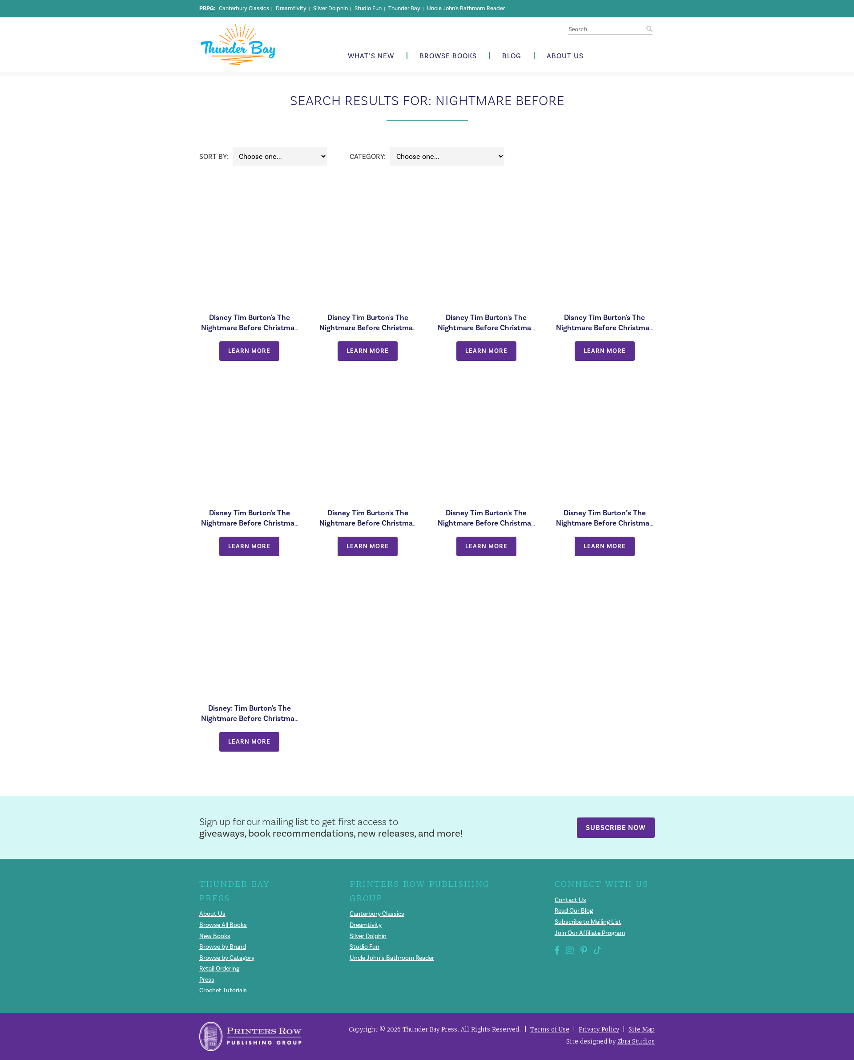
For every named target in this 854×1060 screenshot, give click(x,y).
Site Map (641, 1029)
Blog (511, 56)
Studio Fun (368, 8)
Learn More (249, 351)
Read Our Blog (574, 910)
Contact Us (570, 900)
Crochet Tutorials (223, 990)
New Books (214, 936)
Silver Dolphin (330, 8)
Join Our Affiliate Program (590, 933)
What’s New (371, 56)
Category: (368, 156)
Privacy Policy (599, 1029)
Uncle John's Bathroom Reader (466, 8)
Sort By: (213, 156)
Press (206, 979)
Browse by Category (226, 958)
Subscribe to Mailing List (588, 922)
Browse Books (448, 56)
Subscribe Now (616, 827)
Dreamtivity (291, 8)
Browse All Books (223, 925)
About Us (565, 56)
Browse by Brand (222, 947)
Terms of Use (549, 1029)
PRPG (206, 8)
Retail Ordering (219, 968)
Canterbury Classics (244, 8)
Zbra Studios (636, 1041)
